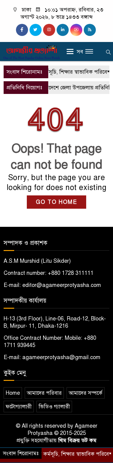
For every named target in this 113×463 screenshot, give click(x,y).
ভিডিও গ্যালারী (54, 406)
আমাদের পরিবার (44, 393)
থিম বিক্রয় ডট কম (77, 440)
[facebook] (22, 30)
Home (13, 393)
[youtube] (76, 30)
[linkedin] (63, 30)
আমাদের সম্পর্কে (85, 393)
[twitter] (36, 30)
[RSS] (90, 30)
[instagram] (49, 30)
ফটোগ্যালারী (19, 406)
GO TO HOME (56, 202)
